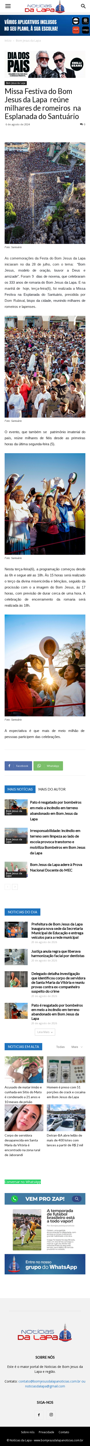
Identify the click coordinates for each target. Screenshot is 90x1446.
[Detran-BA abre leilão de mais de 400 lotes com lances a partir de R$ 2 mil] (66, 1117)
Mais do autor (52, 789)
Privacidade (46, 1432)
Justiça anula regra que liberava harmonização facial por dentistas (57, 953)
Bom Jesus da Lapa (28, 41)
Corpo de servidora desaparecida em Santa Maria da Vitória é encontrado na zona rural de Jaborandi (22, 1145)
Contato (64, 1432)
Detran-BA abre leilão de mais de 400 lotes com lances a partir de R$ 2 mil (65, 1140)
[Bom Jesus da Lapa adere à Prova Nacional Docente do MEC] (16, 870)
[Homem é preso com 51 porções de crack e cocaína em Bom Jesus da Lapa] (66, 1069)
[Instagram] (51, 1415)
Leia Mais (43, 1032)
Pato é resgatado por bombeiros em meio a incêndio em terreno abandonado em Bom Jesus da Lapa (57, 1012)
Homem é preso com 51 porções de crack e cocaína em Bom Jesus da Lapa (66, 1092)
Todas (60, 1047)
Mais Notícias (20, 789)
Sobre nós (27, 1432)
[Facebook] (38, 1415)
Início (8, 41)
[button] (83, 6)
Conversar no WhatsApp (23, 1182)
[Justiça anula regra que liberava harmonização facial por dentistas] (16, 957)
